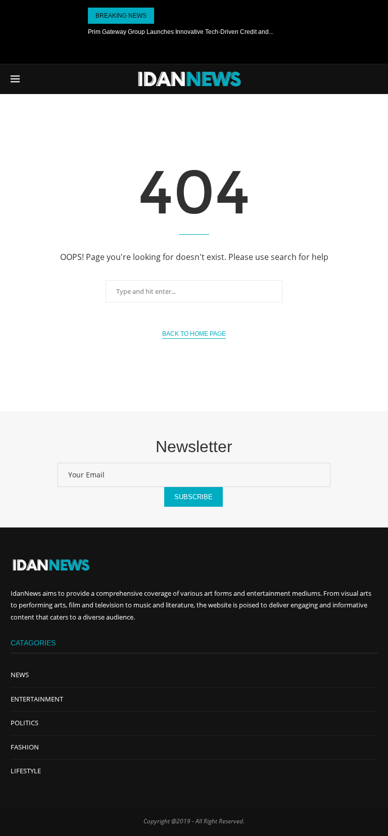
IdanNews (26, 593)
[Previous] (163, 16)
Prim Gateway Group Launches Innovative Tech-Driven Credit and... (180, 31)
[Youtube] (194, 49)
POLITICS (24, 722)
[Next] (176, 16)
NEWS (20, 674)
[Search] (372, 79)
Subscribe (193, 497)
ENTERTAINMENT (37, 698)
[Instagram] (215, 49)
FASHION (25, 747)
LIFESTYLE (26, 770)
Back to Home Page (194, 333)
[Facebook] (172, 49)
